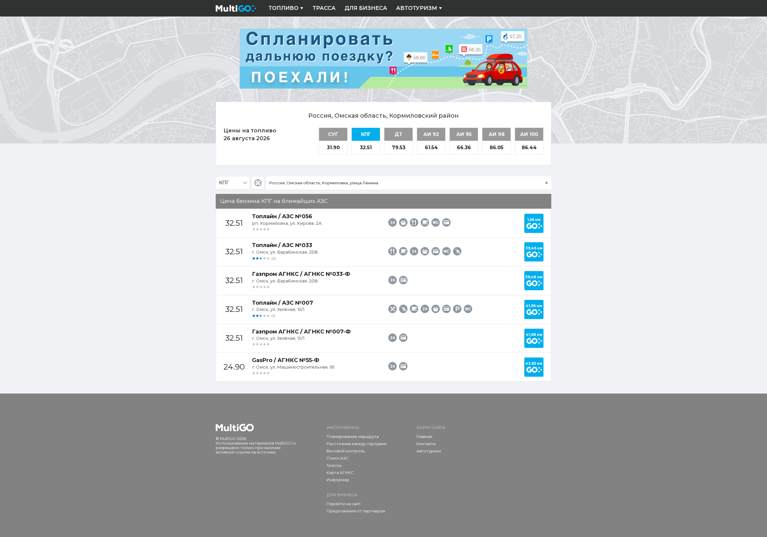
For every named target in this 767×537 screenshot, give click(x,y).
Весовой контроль (346, 450)
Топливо (283, 8)
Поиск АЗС (338, 458)
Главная (424, 436)
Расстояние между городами (356, 443)
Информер (338, 479)
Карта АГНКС (340, 472)
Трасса (324, 8)
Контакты (426, 443)
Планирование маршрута (353, 436)
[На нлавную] (235, 428)
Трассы (334, 465)
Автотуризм (416, 8)
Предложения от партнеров (356, 510)
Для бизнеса (366, 8)
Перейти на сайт (344, 503)
